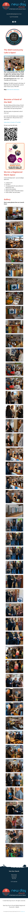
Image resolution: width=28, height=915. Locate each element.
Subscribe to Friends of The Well (12, 122)
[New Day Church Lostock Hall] (14, 6)
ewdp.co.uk (23, 911)
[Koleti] (14, 892)
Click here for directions (13, 89)
